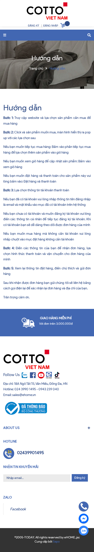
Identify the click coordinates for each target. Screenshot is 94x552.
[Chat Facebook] (84, 518)
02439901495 (30, 452)
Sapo (56, 541)
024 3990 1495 (25, 389)
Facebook (18, 509)
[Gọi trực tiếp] (84, 506)
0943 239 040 (48, 389)
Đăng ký (79, 478)
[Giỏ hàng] (63, 26)
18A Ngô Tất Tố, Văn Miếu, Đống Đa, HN (40, 384)
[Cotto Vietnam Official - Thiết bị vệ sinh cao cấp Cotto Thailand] (46, 12)
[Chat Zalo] (84, 531)
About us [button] (11, 428)
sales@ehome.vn (24, 395)
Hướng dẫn (22, 107)
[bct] (25, 408)
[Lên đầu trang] (11, 540)
